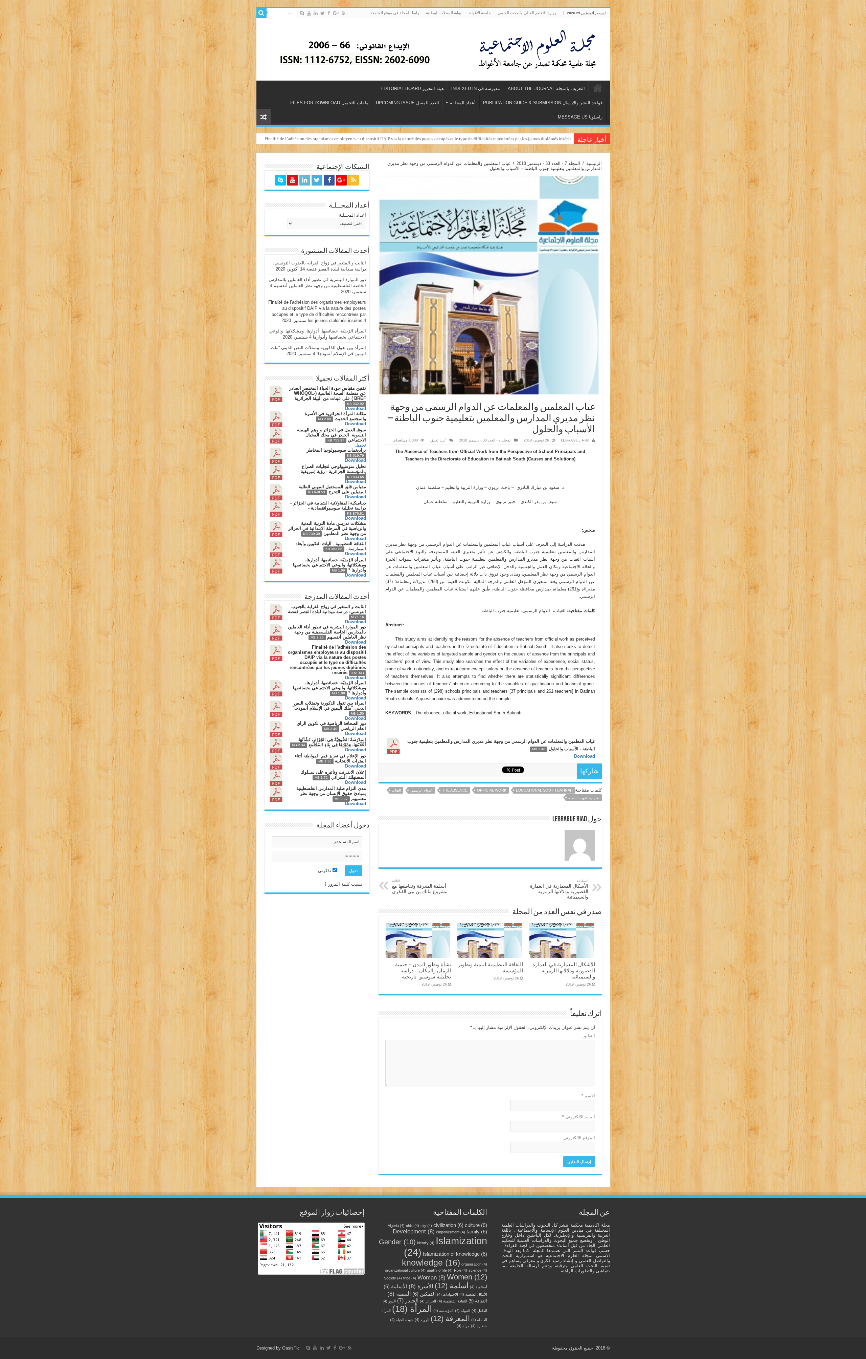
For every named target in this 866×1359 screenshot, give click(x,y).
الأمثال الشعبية (473, 1294)
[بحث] (261, 13)
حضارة (479, 1326)
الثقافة (478, 1300)
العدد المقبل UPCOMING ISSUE (407, 102)
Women (467, 1277)
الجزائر (428, 1301)
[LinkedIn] (315, 13)
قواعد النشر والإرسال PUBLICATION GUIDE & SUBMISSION (542, 102)
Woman (431, 1277)
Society (393, 1278)
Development (414, 1231)
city (426, 1226)
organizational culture (405, 1270)
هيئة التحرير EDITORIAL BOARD (412, 88)
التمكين (424, 1294)
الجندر (407, 1300)
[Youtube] (309, 13)
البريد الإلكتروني (578, 1116)
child (412, 1226)
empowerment (450, 1232)
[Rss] (343, 13)
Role (460, 1270)
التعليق (589, 1035)
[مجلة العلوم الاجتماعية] (541, 48)
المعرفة (450, 1318)
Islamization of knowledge (455, 1254)
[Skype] (302, 13)
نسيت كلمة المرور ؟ (343, 884)
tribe (409, 1278)
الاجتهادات (447, 1294)
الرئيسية (598, 88)
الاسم (588, 1095)
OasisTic (291, 1348)
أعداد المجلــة (463, 102)
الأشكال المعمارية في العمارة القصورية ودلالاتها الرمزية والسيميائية (559, 889)
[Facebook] (329, 13)
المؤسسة (443, 1311)
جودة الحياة (401, 1320)
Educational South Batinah (544, 790)
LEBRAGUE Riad (575, 440)
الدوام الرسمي (421, 790)
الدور (389, 1301)
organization (474, 1264)
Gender (397, 1242)
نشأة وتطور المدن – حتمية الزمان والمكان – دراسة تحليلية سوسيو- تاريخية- (423, 970)
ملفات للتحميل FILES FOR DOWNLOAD (329, 102)
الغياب (396, 790)
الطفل (479, 1311)
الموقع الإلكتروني (579, 1137)
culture (476, 1225)
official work (491, 790)
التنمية (399, 1293)
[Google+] (336, 13)
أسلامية (478, 1287)
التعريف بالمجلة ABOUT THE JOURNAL (546, 88)
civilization (448, 1225)
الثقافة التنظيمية (452, 1301)
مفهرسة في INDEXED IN (475, 88)
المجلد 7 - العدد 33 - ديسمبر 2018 (548, 163)
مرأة (463, 1326)
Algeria (396, 1226)
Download (584, 756)
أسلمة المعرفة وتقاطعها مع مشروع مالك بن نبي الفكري (420, 886)
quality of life (440, 1270)
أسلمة (452, 1285)
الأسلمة (395, 1286)
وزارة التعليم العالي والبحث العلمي (527, 12)
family (476, 1231)
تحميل (360, 445)
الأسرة (421, 1286)
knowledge (431, 1262)
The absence (455, 790)
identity (425, 1243)
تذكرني (325, 870)
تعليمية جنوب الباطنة (583, 798)
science (478, 1270)
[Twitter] (322, 13)
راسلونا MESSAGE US (580, 117)
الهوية (422, 1320)
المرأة (412, 1309)
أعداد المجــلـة (352, 215)
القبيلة (462, 1311)
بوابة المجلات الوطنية (443, 12)
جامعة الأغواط (479, 12)
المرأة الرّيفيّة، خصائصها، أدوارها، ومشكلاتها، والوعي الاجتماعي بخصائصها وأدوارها (497, 138)
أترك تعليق (438, 440)
